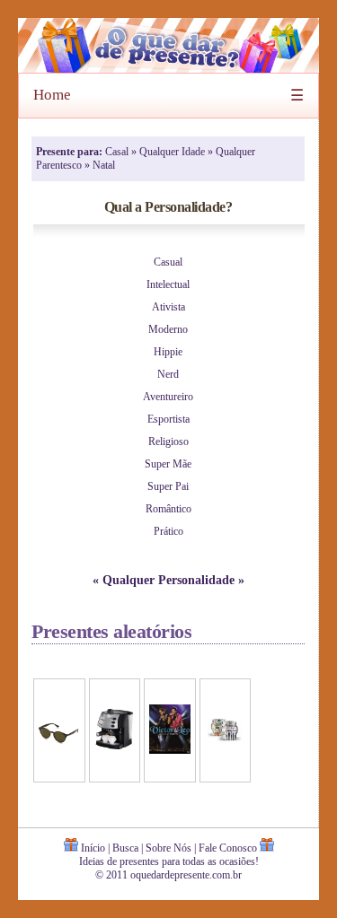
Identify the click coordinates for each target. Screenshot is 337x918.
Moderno (168, 329)
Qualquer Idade (173, 151)
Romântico (168, 509)
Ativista (168, 307)
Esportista (168, 419)
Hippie (168, 351)
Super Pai (168, 486)
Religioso (168, 441)
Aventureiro (168, 396)
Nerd (168, 374)
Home (52, 94)
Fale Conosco (228, 848)
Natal (104, 165)
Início (93, 848)
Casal (118, 151)
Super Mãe (168, 464)
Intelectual (168, 284)
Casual (168, 262)
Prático (168, 531)
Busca (125, 848)
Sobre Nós (168, 848)
